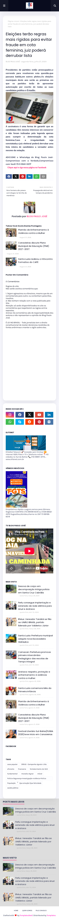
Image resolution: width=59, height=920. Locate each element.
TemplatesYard (26, 915)
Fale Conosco (41, 910)
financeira (22, 769)
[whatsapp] (10, 422)
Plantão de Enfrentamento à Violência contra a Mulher (33, 231)
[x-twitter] (29, 415)
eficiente (10, 769)
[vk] (49, 422)
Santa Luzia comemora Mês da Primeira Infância (34, 690)
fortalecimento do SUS (39, 769)
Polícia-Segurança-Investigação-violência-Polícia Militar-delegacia (26, 778)
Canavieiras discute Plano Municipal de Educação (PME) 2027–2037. (33, 246)
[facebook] (19, 415)
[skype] (19, 422)
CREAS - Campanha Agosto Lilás (34, 764)
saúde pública (12, 788)
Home (16, 910)
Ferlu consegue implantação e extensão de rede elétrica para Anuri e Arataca (35, 605)
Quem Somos (27, 910)
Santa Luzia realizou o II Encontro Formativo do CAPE (35, 260)
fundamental (12, 774)
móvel (39, 774)
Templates (51, 915)
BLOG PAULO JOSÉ (13, 61)
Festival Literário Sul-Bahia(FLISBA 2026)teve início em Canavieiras (35, 733)
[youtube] (39, 415)
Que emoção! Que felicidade (30, 783)
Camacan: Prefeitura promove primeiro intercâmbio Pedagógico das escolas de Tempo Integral (34, 657)
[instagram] (10, 415)
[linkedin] (49, 415)
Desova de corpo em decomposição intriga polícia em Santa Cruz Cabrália (33, 589)
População (11, 783)
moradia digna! (27, 774)
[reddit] (29, 422)
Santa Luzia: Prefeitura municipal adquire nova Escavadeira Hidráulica (35, 638)
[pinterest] (39, 422)
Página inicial (13, 21)
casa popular (12, 764)
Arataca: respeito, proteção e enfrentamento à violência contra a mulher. (34, 675)
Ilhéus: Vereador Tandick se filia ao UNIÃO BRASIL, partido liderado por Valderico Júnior (34, 622)
